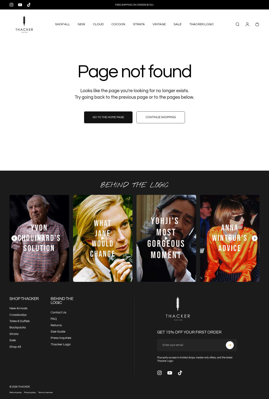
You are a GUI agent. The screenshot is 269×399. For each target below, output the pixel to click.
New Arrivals (18, 308)
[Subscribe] (230, 345)
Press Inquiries (61, 337)
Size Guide (58, 331)
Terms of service (45, 392)
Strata (14, 333)
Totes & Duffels (19, 321)
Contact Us (58, 312)
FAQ (54, 318)
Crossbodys (18, 314)
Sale (12, 340)
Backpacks (17, 327)
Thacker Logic (61, 344)
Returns (56, 325)
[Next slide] (255, 238)
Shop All (15, 346)
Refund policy (15, 392)
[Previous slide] (14, 238)
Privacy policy (30, 392)
